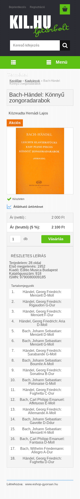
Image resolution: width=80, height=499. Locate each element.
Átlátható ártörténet (28, 206)
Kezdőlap (16, 80)
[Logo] (39, 26)
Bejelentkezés (17, 7)
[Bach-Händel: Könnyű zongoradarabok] (40, 129)
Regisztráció (37, 7)
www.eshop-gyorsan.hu (41, 484)
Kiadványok (32, 80)
